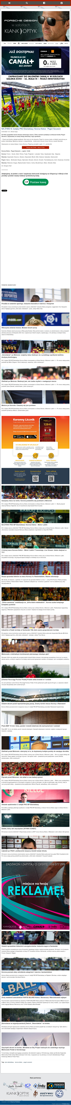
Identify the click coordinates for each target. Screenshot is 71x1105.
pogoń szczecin (28, 1062)
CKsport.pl (12, 1101)
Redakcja (17, 1101)
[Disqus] (35, 213)
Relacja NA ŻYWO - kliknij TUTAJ (35, 147)
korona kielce (18, 1062)
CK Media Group (65, 1103)
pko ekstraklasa (9, 1062)
